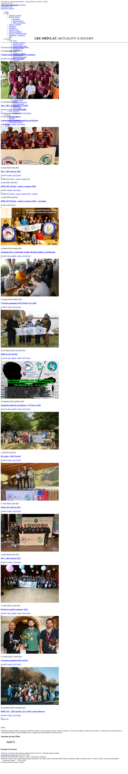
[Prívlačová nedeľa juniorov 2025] (30, 602)
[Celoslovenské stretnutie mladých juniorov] (15, 47)
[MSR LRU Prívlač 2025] (30, 500)
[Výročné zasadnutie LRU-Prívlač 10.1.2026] (30, 296)
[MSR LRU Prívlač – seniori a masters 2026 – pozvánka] (19, 194)
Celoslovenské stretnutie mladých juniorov (18, 55)
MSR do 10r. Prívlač (9, 354)
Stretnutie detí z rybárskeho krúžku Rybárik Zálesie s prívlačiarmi (28, 252)
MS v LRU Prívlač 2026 (11, 171)
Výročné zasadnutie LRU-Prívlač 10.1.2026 (18, 303)
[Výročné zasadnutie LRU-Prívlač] (30, 653)
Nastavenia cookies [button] (9, 760)
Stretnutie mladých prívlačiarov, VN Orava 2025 (21, 405)
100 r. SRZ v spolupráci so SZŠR (14, 106)
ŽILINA (11, 742)
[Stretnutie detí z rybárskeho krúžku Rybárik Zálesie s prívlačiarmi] (30, 245)
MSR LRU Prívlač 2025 (10, 507)
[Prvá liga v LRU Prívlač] (30, 449)
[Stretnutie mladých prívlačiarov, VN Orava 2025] (30, 398)
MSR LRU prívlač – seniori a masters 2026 (18, 186)
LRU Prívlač (21, 58)
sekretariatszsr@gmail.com (9, 755)
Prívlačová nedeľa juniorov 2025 (14, 609)
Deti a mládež (11, 58)
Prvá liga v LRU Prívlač (11, 456)
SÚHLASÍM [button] (22, 760)
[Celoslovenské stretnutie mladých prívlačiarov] (16, 113)
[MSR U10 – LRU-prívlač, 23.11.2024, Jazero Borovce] (30, 704)
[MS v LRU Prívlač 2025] (30, 551)
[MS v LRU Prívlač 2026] (30, 164)
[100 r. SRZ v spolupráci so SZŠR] (30, 98)
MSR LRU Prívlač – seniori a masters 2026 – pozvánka (23, 201)
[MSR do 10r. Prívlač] (30, 347)
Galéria (9, 109)
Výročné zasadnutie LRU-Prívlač (14, 660)
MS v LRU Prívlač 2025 (11, 558)
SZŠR (24, 109)
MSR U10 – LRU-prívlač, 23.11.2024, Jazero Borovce (23, 711)
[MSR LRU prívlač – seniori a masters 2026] (15, 179)
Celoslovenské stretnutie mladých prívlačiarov (19, 120)
